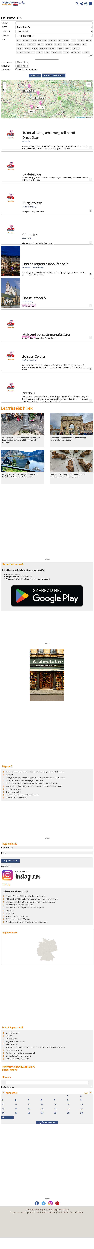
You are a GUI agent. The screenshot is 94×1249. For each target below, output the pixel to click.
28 (55, 1113)
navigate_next (91, 1086)
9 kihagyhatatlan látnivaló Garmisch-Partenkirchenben (30, 902)
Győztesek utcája (12, 1039)
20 (42, 1109)
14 (55, 1104)
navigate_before (3, 1092)
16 (81, 1104)
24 (3, 1113)
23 (81, 1109)
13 (42, 1104)
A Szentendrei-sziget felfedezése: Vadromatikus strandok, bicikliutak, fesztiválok (35, 1047)
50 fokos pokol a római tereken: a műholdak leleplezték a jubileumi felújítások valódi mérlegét (21, 440)
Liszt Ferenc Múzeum (14, 1050)
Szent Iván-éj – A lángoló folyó (17, 798)
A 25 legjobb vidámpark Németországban (25, 907)
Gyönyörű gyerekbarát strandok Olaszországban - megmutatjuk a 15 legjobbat (35, 772)
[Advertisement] (47, 522)
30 (81, 1113)
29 (68, 1113)
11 (16, 1104)
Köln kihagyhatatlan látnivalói (19, 905)
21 (55, 1109)
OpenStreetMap (80, 117)
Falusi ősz (9, 775)
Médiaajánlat (55, 1212)
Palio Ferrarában (12, 1044)
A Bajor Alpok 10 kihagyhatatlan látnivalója (25, 896)
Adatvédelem (77, 1212)
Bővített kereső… (7, 1087)
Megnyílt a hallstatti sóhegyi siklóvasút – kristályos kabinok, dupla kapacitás (19, 475)
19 (29, 1109)
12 (29, 1104)
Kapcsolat (30, 1212)
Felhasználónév (7, 847)
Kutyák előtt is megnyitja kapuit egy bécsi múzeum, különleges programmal (68, 475)
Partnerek (41, 1212)
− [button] (4, 86)
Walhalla (10, 913)
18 (16, 1109)
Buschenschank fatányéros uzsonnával (20, 1053)
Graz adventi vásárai (13, 792)
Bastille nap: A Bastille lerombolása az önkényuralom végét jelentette (31, 783)
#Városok (26, 238)
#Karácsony (38, 267)
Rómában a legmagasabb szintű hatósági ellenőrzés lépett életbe (68, 439)
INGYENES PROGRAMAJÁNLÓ (18, 1067)
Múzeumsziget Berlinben (17, 916)
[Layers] (88, 84)
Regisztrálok (5, 866)
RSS (66, 1212)
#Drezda (26, 141)
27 (42, 1113)
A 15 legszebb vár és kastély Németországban (26, 922)
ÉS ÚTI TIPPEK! (10, 1070)
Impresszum (16, 1212)
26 (29, 1113)
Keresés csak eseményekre (27, 69)
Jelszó (3, 853)
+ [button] (4, 83)
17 (3, 1109)
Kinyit (90, 55)
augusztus (11, 1092)
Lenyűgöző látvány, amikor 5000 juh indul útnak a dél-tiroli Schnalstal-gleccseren (35, 777)
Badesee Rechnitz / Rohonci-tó (17, 1059)
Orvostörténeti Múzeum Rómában (18, 1056)
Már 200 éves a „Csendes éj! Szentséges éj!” (22, 795)
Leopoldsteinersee (12, 1033)
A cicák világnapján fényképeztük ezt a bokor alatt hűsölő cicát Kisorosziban (34, 786)
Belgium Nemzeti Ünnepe (15, 1041)
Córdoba (9, 1036)
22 (68, 1109)
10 (3, 1104)
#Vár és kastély (29, 206)
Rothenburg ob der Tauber (18, 919)
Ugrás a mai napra (47, 1122)
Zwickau (9, 910)
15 (68, 1104)
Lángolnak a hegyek (13, 789)
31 (3, 1117)
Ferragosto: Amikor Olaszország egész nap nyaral (24, 780)
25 (16, 1113)
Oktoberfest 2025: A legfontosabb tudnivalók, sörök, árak (32, 899)
